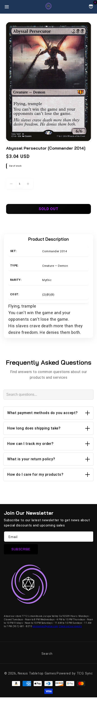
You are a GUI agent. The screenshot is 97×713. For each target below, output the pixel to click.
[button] (48, 413)
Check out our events (70, 626)
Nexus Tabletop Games (37, 673)
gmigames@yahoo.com (45, 626)
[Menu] (7, 7)
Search (47, 653)
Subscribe (21, 549)
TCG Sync (85, 673)
